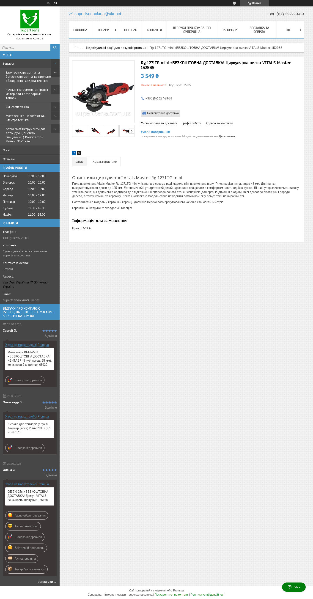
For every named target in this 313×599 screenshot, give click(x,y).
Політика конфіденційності (207, 594)
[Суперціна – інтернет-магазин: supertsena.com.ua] (29, 21)
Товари (103, 30)
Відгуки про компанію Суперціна (192, 29)
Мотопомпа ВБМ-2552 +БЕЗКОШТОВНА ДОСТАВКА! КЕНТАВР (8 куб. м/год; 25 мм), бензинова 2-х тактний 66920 (30, 358)
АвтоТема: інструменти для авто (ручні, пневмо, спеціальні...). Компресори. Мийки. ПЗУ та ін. (25, 135)
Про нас (130, 30)
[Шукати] (55, 47)
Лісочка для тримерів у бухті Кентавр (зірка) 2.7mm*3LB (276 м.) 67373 (29, 428)
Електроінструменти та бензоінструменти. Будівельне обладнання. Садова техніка (28, 76)
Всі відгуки (45, 582)
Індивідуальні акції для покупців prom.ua (116, 47)
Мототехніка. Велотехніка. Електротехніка (25, 118)
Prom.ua (178, 590)
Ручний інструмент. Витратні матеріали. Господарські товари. (27, 94)
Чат (297, 587)
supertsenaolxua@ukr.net (21, 300)
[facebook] (74, 153)
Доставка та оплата (259, 29)
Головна (80, 30)
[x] (79, 153)
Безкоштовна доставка (163, 113)
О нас (7, 150)
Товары (8, 63)
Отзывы (9, 159)
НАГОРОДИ (229, 30)
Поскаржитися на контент (171, 594)
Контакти (154, 30)
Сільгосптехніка (17, 107)
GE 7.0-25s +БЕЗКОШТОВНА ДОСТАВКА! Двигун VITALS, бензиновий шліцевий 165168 (28, 496)
